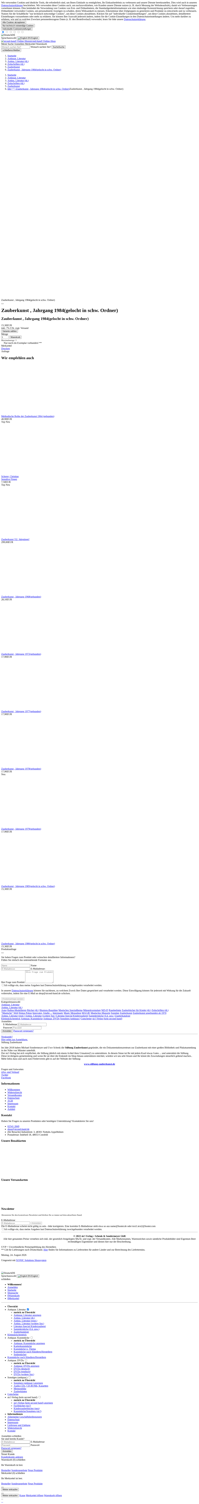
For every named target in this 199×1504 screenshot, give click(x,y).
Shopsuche (12, 1292)
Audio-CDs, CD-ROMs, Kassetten (31, 1385)
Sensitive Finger (9, 479)
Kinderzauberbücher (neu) (26, 1408)
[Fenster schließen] (2, 303)
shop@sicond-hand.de (18, 1129)
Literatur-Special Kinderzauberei (72, 1015)
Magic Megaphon (72, 1013)
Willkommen (13, 1089)
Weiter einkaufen (10, 1489)
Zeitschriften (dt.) (160, 1010)
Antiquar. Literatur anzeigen (27, 1315)
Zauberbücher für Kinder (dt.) (136, 1010)
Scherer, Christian (10, 476)
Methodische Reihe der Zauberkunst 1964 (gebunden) (27, 416)
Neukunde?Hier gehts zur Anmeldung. (14, 1038)
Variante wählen (9, 331)
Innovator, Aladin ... (42, 1013)
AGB (10, 1100)
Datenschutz (13, 1098)
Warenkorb (13, 1295)
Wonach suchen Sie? (41, 47)
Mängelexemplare (92, 1010)
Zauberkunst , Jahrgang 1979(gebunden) (21, 829)
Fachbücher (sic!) (22, 1405)
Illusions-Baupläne (48, 1010)
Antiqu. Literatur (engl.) (13, 1015)
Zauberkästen (20, 1391)
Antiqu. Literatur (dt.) (11, 1007)
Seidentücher (20, 1354)
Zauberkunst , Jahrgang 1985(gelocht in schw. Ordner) (28, 886)
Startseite (11, 1290)
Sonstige (115, 1013)
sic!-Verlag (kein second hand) (107, 1018)
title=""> (38, 89)
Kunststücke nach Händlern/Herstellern (33, 1351)
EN (32, 38)
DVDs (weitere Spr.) (24, 1374)
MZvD (104, 1010)
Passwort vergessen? (23, 1031)
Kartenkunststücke (23, 1346)
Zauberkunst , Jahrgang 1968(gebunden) (21, 596)
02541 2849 (13, 1126)
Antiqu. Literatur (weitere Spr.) (40, 1015)
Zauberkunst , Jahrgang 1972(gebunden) (21, 654)
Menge (4, 334)
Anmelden (7, 1031)
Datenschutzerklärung (12, 5)
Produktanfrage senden (12, 999)
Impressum (12, 1103)
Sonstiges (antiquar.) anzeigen (28, 1383)
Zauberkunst (126, 1013)
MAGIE (86, 1013)
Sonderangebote (19, 1470)
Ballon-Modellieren (16, 1010)
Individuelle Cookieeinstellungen (16, 29)
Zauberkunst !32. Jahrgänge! (15, 539)
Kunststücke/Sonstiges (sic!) (27, 1411)
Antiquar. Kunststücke (32, 1018)
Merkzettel (13, 1298)
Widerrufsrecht (14, 1092)
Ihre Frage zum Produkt (13, 982)
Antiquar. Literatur (10, 1004)
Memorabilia (20, 1388)
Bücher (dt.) (33, 1010)
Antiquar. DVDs (51, 1018)
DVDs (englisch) (22, 1371)
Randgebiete (115, 1010)
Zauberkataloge (122, 1015)
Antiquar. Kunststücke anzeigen (29, 1343)
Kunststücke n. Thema (25, 1349)
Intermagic (58, 1013)
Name (34, 965)
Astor (4, 1010)
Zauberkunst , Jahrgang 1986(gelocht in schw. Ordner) (28, 943)
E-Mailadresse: (38, 968)
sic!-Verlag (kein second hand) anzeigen (33, 1403)
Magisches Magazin (100, 1013)
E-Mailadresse (8, 1220)
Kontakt (11, 1106)
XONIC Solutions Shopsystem (31, 1260)
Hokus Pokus (25, 1013)
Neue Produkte (35, 1470)
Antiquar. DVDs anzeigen (26, 1366)
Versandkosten (14, 1095)
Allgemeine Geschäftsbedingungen (24, 1416)
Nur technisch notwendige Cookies (18, 25)
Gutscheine (86, 1018)
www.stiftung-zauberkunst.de (99, 1064)
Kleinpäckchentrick (10, 1018)
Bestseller (6, 1470)
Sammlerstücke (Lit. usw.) (101, 1015)
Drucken (5, 348)
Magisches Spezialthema (70, 1010)
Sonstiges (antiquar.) (70, 1018)
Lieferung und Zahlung (18, 1425)
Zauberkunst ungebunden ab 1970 (149, 1013)
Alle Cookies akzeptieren (13, 22)
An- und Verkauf (10, 1072)
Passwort (35, 1445)
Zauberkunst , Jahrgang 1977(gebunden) (21, 711)
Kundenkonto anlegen (12, 1457)
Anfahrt (11, 1109)
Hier (46, 1249)
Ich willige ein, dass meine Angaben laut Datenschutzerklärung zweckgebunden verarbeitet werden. (53, 985)
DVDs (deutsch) (22, 1368)
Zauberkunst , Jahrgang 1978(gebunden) (21, 768)
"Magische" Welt (9, 1013)
